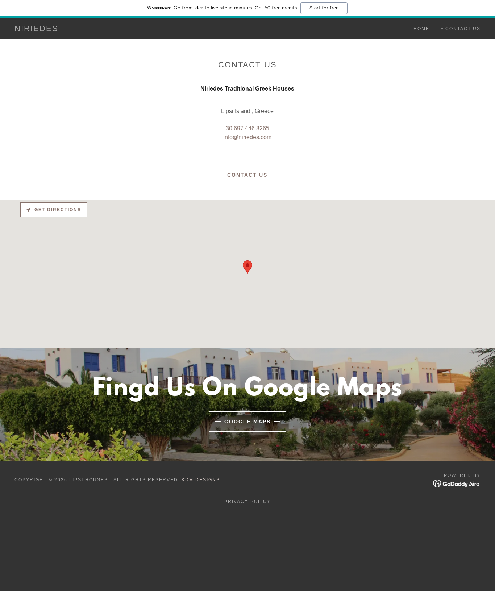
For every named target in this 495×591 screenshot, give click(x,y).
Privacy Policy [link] (247, 501)
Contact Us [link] (463, 28)
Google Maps (247, 421)
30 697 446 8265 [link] (247, 128)
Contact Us (247, 175)
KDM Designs (200, 479)
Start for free (323, 8)
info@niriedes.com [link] (247, 137)
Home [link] (421, 28)
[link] (36, 29)
